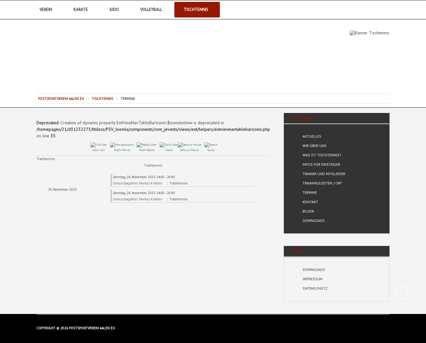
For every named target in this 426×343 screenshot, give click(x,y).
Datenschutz (315, 288)
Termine (310, 192)
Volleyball (151, 9)
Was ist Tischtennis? (322, 155)
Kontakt (310, 201)
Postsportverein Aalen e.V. (71, 59)
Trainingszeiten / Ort (322, 183)
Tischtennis (196, 9)
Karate (81, 9)
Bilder (308, 211)
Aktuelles (312, 136)
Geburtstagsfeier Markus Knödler (137, 183)
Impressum (312, 279)
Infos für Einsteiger (321, 164)
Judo (114, 9)
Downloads (314, 220)
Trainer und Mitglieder (324, 173)
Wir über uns (315, 145)
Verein (46, 9)
